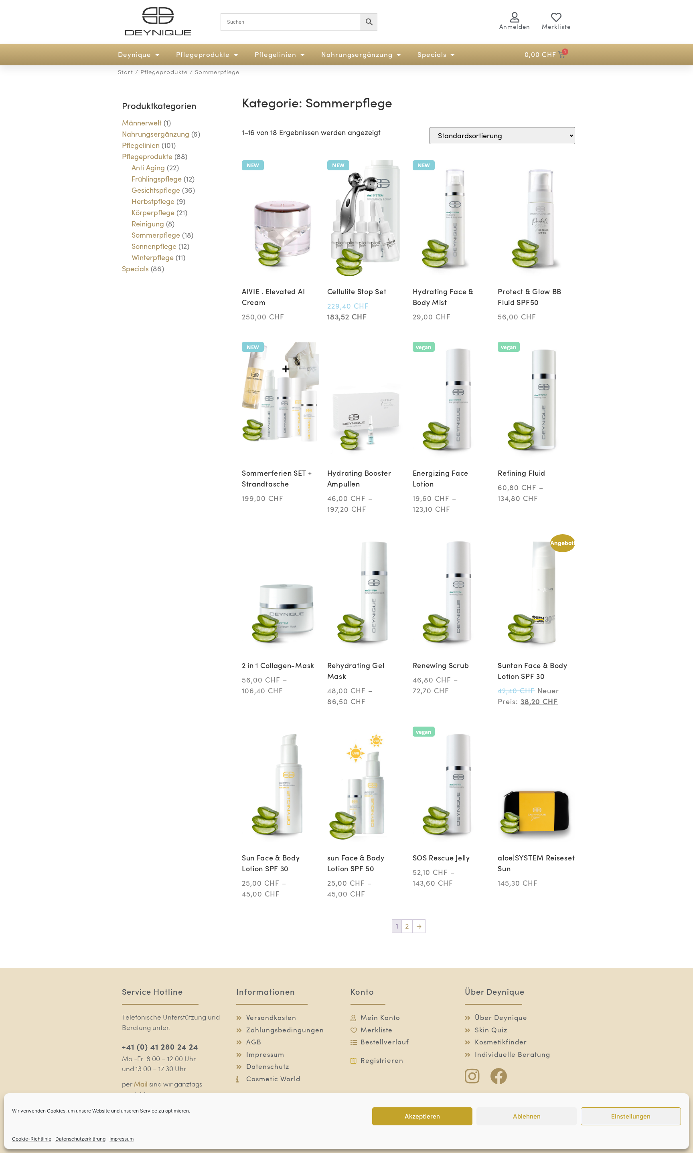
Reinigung (148, 223)
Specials (431, 54)
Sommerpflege (156, 235)
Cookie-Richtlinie (31, 1139)
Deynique (134, 54)
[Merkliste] (556, 17)
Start (125, 73)
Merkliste (556, 26)
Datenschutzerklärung (80, 1139)
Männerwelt (142, 122)
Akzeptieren (422, 1116)
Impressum (121, 1139)
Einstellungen (630, 1116)
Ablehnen (527, 1116)
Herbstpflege (153, 201)
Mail (141, 1084)
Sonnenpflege (154, 246)
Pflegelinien (275, 54)
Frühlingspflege (157, 179)
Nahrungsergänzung (357, 54)
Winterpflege (153, 257)
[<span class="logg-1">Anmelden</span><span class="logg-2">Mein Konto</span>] (515, 17)
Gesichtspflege (156, 190)
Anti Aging (148, 167)
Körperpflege (153, 212)
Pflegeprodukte (203, 54)
